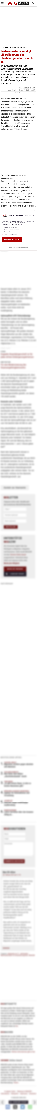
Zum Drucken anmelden (29, 93)
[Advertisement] (18, 25)
